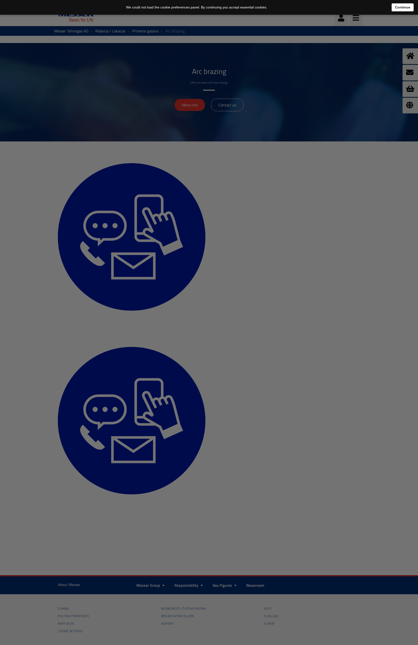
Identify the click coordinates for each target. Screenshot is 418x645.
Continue (402, 7)
